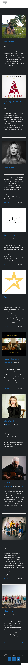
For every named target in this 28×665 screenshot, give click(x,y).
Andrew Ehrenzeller (11, 359)
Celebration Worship (12, 235)
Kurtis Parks (9, 42)
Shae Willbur (9, 167)
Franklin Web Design (13, 655)
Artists (9, 46)
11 (23, 134)
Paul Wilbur (8, 483)
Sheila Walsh (9, 421)
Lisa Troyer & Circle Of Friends (12, 103)
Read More (6, 68)
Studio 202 (21, 655)
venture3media (8, 45)
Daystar (7, 297)
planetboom (8, 543)
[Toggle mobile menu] (25, 5)
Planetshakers (9, 611)
